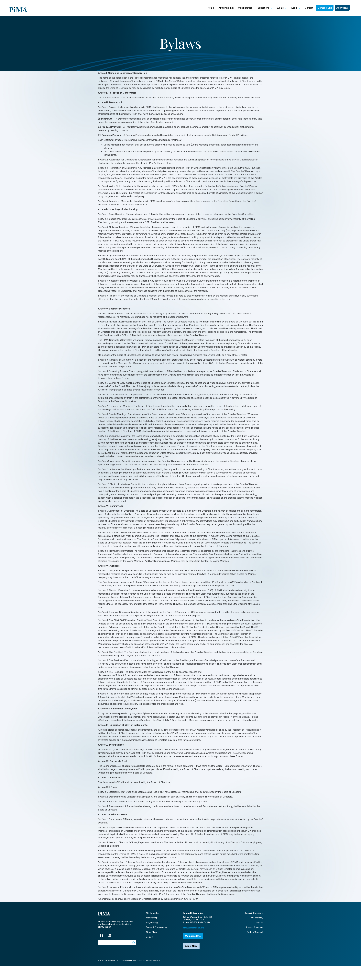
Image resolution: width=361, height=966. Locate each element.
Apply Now (191, 946)
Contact (149, 937)
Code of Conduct (255, 932)
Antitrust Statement (254, 927)
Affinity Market (152, 913)
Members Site (193, 936)
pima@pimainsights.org (193, 927)
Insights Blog (152, 922)
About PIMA (151, 932)
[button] (264, 8)
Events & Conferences (156, 927)
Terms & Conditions (254, 913)
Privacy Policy (256, 917)
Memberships (152, 917)
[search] (133, 942)
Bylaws (260, 922)
